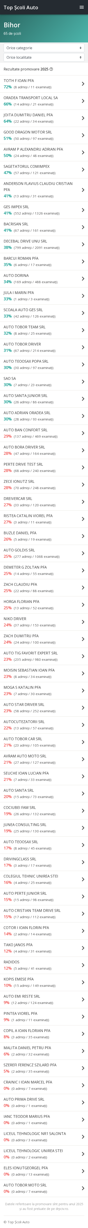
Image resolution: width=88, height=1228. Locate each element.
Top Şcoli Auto (21, 7)
